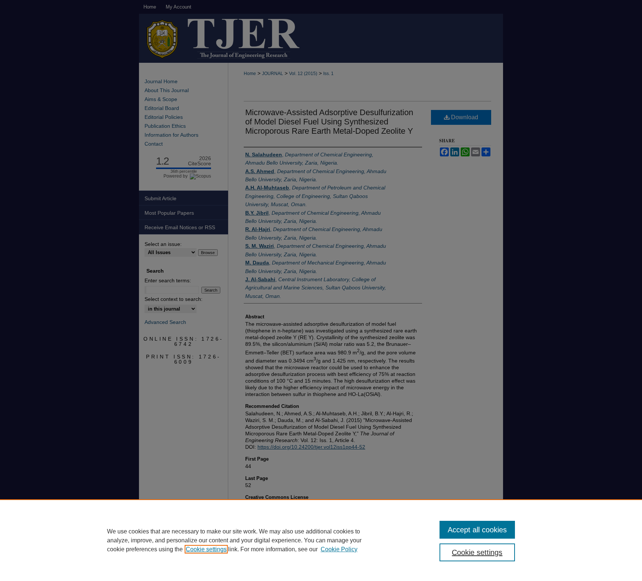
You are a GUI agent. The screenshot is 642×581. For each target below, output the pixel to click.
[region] (321, 540)
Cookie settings (206, 549)
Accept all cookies (477, 530)
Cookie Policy (339, 549)
